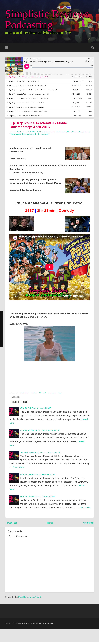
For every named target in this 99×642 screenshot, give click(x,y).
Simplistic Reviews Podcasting (47, 19)
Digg (59, 393)
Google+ (42, 393)
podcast (86, 132)
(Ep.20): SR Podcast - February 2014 (38, 474)
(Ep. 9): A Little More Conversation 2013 (39, 430)
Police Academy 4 (29, 134)
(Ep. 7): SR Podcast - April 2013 (35, 408)
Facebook (24, 393)
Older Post (88, 523)
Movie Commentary (74, 132)
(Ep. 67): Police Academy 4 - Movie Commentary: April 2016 (38, 125)
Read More (18, 467)
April (43, 132)
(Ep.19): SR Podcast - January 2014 (37, 496)
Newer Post (11, 523)
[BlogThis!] (14, 397)
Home (50, 523)
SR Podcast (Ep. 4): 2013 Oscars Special (40, 452)
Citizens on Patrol (52, 132)
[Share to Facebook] (18, 397)
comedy (63, 132)
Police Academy (15, 134)
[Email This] (12, 397)
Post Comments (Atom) (29, 597)
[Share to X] (16, 397)
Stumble (51, 393)
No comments (43, 134)
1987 (39, 132)
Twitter (33, 393)
